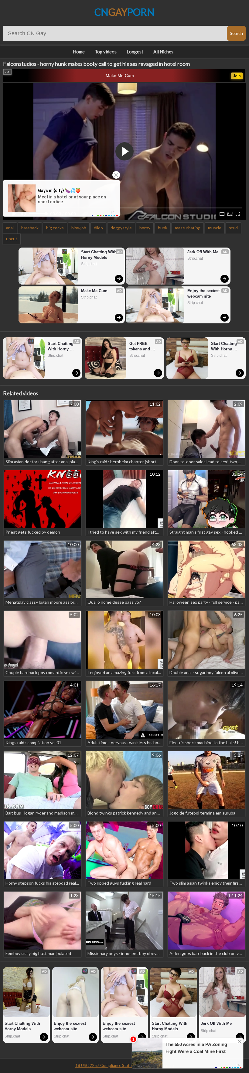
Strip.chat (89, 264)
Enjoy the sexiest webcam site (204, 293)
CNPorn (124, 12)
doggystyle (121, 227)
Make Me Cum (120, 75)
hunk (162, 227)
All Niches (163, 51)
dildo (98, 227)
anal (10, 227)
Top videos (106, 51)
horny (144, 227)
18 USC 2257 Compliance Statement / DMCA (115, 1065)
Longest (135, 51)
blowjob (78, 227)
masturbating (187, 227)
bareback (30, 227)
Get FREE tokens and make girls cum (144, 346)
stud (233, 227)
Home (79, 51)
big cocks (55, 227)
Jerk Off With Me (202, 252)
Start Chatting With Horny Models (99, 255)
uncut (11, 238)
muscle (214, 227)
